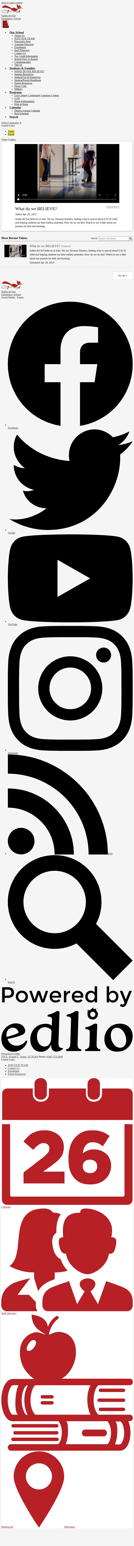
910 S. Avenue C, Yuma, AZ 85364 (19, 1056)
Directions (69, 1526)
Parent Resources (23, 83)
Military (18, 89)
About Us (19, 35)
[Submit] (131, 238)
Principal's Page (22, 41)
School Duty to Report (26, 59)
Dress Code (20, 86)
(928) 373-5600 (55, 1056)
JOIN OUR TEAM (24, 38)
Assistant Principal (24, 44)
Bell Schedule (21, 113)
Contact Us (20, 53)
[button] (16, 32)
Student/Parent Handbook (27, 80)
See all (121, 275)
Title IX (18, 65)
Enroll (11, 134)
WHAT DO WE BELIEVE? (29, 71)
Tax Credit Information (26, 56)
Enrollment (20, 47)
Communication (22, 62)
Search (94, 238)
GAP (17, 98)
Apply (11, 131)
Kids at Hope (21, 104)
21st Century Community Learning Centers (36, 95)
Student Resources (24, 74)
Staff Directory (22, 50)
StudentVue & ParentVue (27, 77)
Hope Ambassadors (24, 101)
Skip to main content (12, 2)
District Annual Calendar (27, 110)
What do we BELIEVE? (36, 208)
